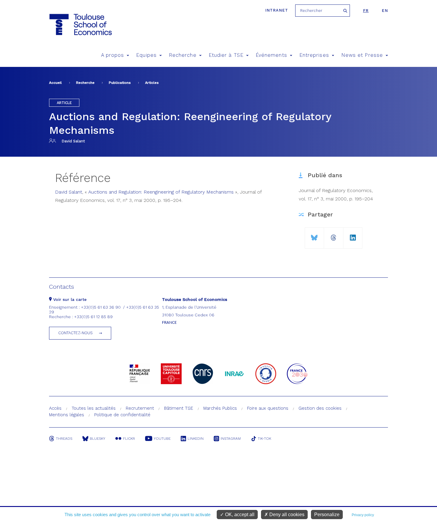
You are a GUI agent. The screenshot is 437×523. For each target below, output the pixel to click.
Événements (271, 55)
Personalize (326, 514)
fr (366, 10)
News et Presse (362, 55)
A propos (112, 55)
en (385, 10)
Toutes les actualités (94, 408)
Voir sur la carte (69, 299)
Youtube (162, 438)
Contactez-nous (75, 333)
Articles (152, 83)
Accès (55, 408)
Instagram (231, 438)
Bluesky (97, 438)
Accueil (55, 83)
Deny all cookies (286, 514)
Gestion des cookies (320, 408)
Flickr (129, 438)
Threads (64, 438)
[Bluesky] (314, 235)
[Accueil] (80, 24)
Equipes (146, 55)
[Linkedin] (352, 235)
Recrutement (140, 408)
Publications (120, 83)
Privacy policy (363, 515)
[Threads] (333, 235)
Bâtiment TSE (178, 408)
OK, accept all (239, 514)
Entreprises (314, 55)
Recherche (183, 55)
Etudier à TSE (226, 55)
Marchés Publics (220, 408)
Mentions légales (66, 414)
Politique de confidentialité (122, 414)
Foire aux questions (267, 408)
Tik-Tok (264, 438)
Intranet (276, 10)
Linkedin (196, 438)
